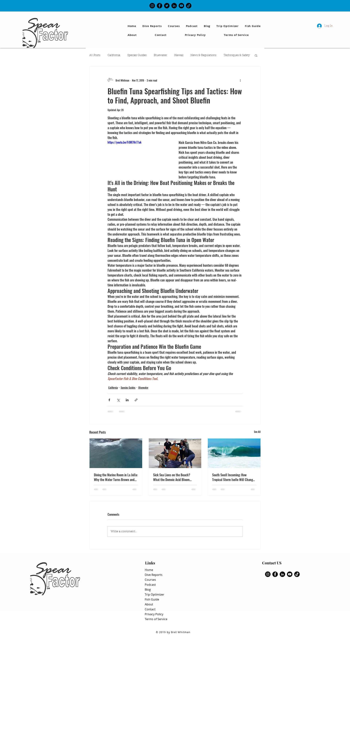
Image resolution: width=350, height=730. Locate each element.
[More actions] (240, 80)
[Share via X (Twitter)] (118, 400)
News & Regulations (203, 55)
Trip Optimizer (154, 594)
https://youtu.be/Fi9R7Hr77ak (124, 142)
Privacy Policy (154, 614)
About (149, 604)
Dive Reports (153, 575)
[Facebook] (159, 5)
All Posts (94, 55)
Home (149, 570)
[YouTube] (181, 5)
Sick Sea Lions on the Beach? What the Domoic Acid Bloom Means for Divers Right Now (171, 477)
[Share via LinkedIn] (127, 400)
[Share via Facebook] (109, 400)
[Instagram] (152, 5)
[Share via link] (136, 400)
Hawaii (178, 55)
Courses (150, 580)
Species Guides (137, 55)
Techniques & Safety (237, 55)
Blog (148, 590)
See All (257, 432)
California (114, 55)
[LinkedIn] (174, 5)
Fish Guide (152, 599)
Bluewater (160, 55)
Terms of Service (156, 619)
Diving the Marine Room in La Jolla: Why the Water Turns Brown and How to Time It (116, 477)
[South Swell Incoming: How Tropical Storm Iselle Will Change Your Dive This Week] (234, 453)
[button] (253, 26)
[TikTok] (188, 5)
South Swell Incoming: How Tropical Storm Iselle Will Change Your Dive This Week (233, 477)
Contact (150, 609)
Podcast (150, 585)
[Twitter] (167, 5)
